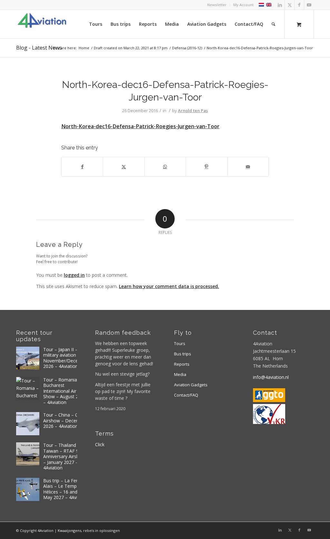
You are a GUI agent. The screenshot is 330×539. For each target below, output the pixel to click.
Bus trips (182, 354)
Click (99, 444)
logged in (74, 275)
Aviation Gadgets (191, 385)
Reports (181, 364)
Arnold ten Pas (193, 110)
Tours (179, 343)
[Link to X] (289, 5)
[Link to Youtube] (309, 5)
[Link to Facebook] (299, 5)
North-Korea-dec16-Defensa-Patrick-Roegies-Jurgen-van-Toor (140, 126)
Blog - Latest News (39, 47)
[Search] (273, 24)
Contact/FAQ (186, 395)
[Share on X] (123, 166)
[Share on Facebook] (82, 166)
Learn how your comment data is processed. (169, 286)
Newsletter (217, 4)
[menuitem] (217, 4)
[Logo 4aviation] (42, 24)
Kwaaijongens (69, 530)
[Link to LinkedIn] (280, 5)
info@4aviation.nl (271, 377)
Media (180, 374)
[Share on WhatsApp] (165, 166)
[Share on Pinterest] (206, 166)
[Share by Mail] (248, 166)
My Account (243, 4)
